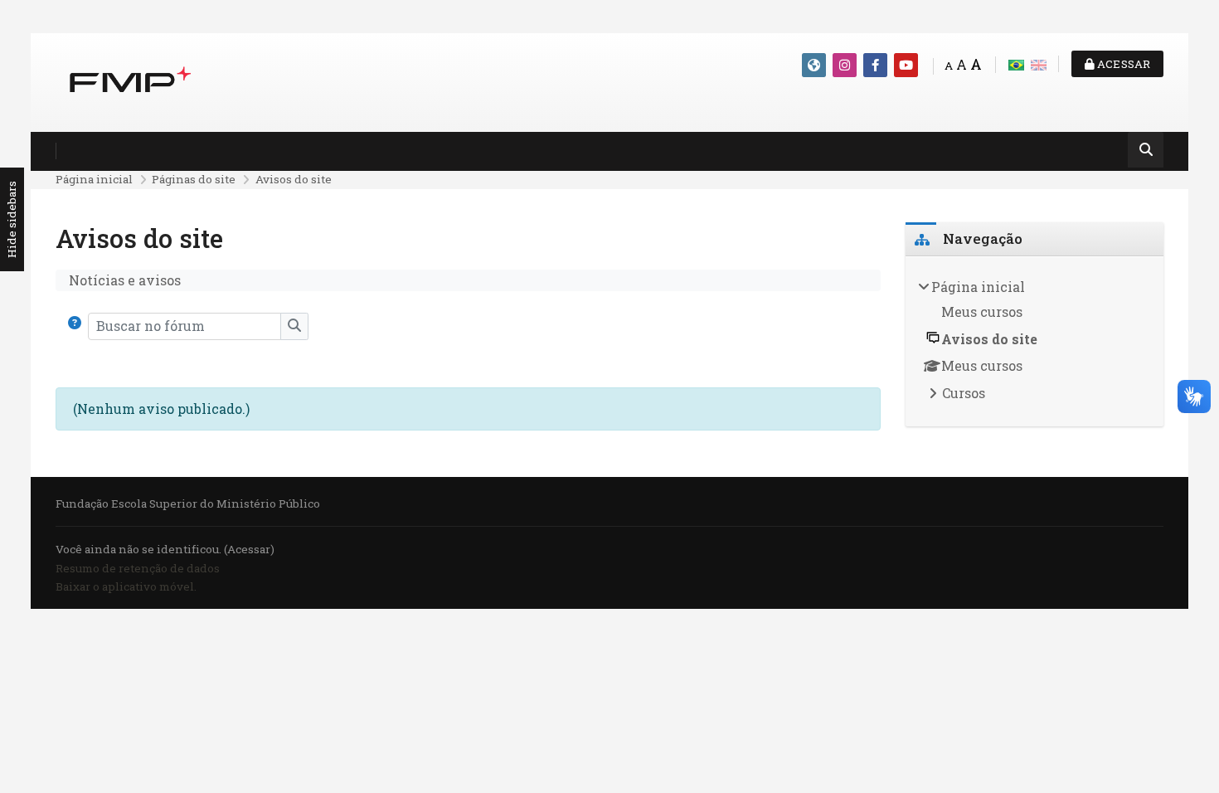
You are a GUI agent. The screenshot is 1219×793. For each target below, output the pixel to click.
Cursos (963, 392)
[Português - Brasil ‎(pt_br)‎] (1016, 63)
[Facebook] (875, 65)
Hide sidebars (11, 220)
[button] (78, 326)
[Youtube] (906, 65)
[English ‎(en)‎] (1039, 63)
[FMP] (130, 81)
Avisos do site (293, 179)
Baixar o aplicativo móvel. (126, 586)
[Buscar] (1145, 151)
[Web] (814, 65)
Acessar (1122, 63)
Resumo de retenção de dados (138, 568)
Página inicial (94, 179)
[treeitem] (1035, 342)
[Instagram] (845, 65)
